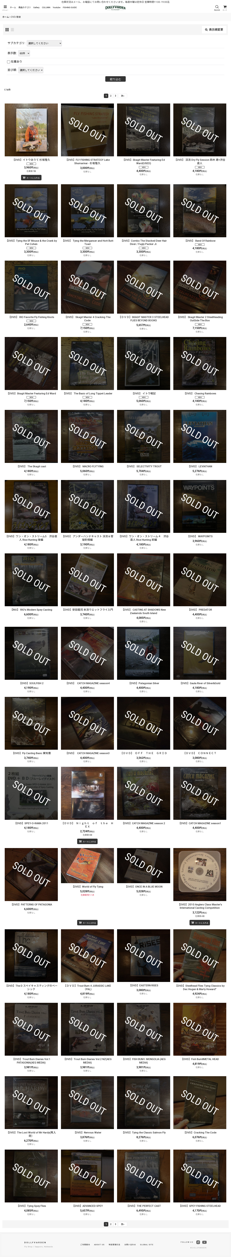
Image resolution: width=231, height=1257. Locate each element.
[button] (5, 8)
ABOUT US (99, 1245)
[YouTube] (204, 1242)
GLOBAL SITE (146, 1245)
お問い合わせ (130, 1245)
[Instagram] (198, 1242)
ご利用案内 (85, 1245)
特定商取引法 (114, 1245)
